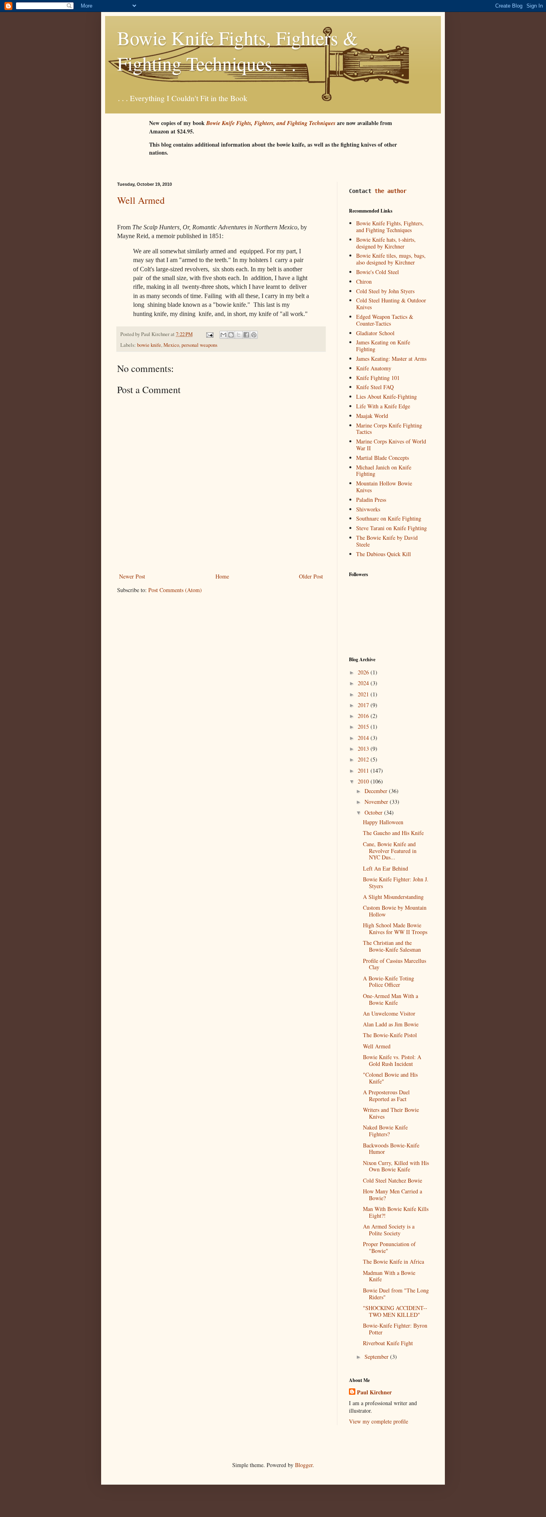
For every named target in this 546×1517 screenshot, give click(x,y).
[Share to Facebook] (246, 335)
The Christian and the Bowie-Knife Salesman (392, 946)
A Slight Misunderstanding (393, 897)
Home (222, 576)
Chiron (364, 281)
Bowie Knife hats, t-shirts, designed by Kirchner (386, 243)
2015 (364, 726)
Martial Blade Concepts (382, 457)
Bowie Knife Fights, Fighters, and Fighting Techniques (390, 226)
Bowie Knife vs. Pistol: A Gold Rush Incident (392, 1060)
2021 (364, 694)
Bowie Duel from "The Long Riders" (396, 1293)
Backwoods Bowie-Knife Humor (391, 1148)
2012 (364, 759)
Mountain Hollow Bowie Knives (384, 486)
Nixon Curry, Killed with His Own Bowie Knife (396, 1166)
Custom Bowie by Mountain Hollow (394, 911)
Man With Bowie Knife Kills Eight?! (395, 1212)
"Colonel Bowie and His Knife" (390, 1078)
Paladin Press (371, 499)
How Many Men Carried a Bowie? (392, 1194)
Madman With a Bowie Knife (389, 1276)
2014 (364, 738)
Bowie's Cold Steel (377, 272)
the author (391, 191)
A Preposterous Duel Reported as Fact (386, 1095)
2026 (364, 672)
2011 (364, 770)
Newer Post (132, 576)
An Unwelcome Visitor (389, 1013)
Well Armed (141, 200)
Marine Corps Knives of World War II (391, 444)
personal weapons (199, 345)
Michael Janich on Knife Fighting (383, 470)
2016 (364, 716)
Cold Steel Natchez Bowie (392, 1180)
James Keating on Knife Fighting (383, 345)
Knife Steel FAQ (375, 387)
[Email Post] (209, 334)
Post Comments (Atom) (175, 590)
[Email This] (223, 335)
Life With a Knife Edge (383, 406)
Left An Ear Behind (385, 868)
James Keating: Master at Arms (391, 358)
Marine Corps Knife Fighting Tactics (389, 428)
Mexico (171, 345)
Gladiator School (375, 333)
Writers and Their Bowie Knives (391, 1113)
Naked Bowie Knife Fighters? (385, 1130)
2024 (364, 683)
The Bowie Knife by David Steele (387, 541)
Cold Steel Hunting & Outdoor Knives (391, 303)
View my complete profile (378, 1421)
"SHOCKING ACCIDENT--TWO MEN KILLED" (395, 1311)
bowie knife (149, 345)
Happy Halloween (383, 822)
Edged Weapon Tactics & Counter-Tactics (384, 320)
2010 (364, 781)
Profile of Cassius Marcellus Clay (394, 964)
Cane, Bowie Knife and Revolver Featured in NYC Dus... (389, 850)
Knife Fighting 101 (378, 378)
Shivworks (368, 509)
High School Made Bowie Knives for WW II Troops (395, 928)
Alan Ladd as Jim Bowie (390, 1024)
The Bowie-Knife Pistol (390, 1035)
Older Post (311, 576)
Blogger (304, 1465)
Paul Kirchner (374, 1392)
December (377, 791)
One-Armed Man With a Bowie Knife (390, 999)
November (377, 801)
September (377, 1356)
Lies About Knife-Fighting (386, 396)
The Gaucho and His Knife (393, 833)
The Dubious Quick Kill (383, 554)
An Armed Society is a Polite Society (388, 1230)
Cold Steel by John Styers (385, 291)
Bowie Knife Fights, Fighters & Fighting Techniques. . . (237, 50)
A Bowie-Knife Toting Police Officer (388, 981)
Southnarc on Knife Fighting (388, 518)
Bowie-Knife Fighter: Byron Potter (395, 1329)
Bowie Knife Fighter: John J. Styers (395, 882)
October (374, 812)
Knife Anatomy (373, 368)
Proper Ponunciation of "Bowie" (389, 1247)
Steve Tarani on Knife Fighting (391, 528)
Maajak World (372, 416)
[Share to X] (239, 335)
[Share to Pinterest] (254, 335)
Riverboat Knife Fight (388, 1343)
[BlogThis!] (231, 335)
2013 (364, 748)
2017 (364, 705)
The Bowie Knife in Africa (393, 1261)
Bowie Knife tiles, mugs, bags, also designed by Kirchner (391, 259)
